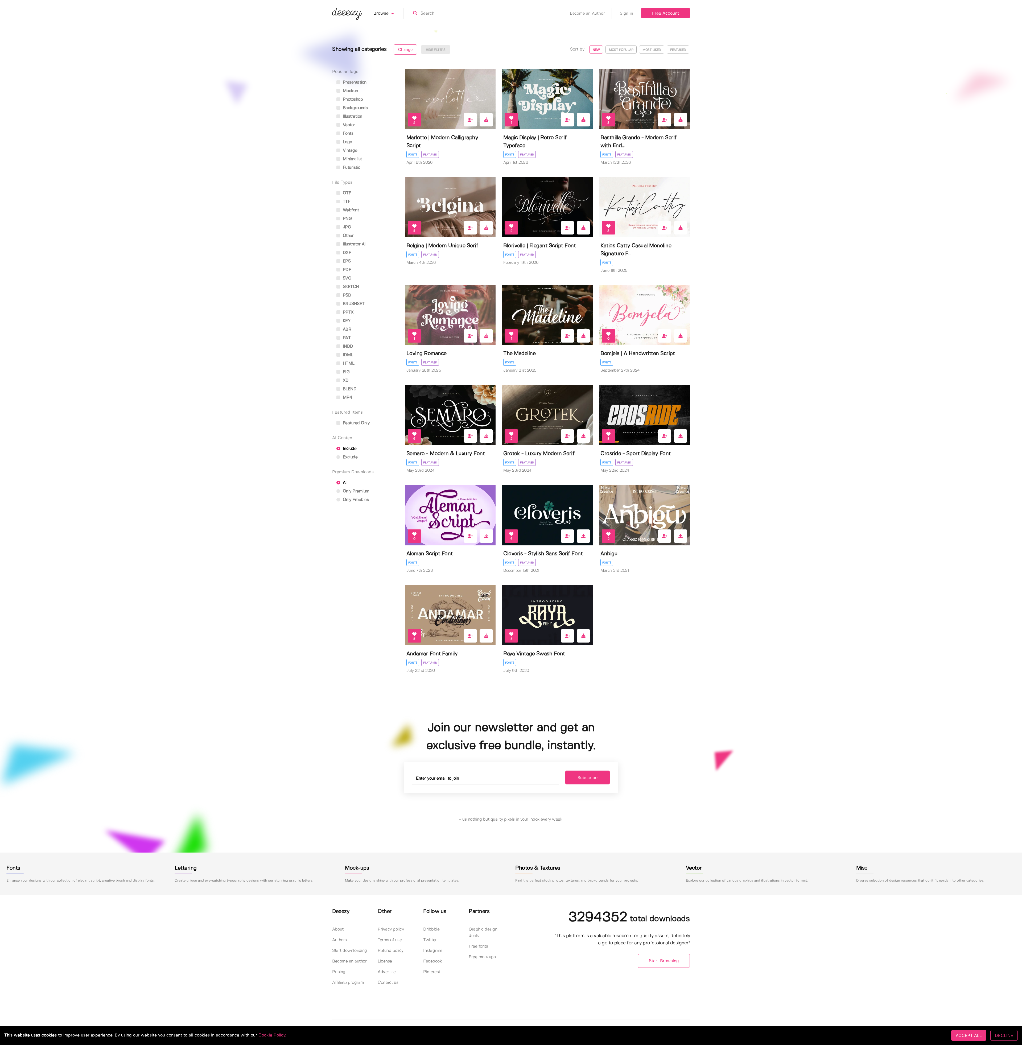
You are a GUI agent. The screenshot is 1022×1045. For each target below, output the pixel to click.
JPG (346, 227)
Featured (430, 154)
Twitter (430, 940)
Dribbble (431, 929)
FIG (345, 372)
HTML (348, 363)
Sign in (626, 13)
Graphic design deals (483, 932)
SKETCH (350, 287)
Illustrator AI (353, 244)
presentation (353, 82)
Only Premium (355, 491)
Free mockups (482, 957)
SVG (346, 278)
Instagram (432, 951)
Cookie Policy (271, 1035)
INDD (347, 346)
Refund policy (390, 951)
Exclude (349, 457)
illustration (351, 116)
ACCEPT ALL (969, 1035)
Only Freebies (355, 500)
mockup (349, 91)
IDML (347, 355)
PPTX (347, 312)
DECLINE (1004, 1035)
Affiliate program (348, 983)
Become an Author (587, 13)
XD (345, 380)
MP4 (346, 398)
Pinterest (431, 972)
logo (346, 142)
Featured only (355, 423)
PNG (346, 219)
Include (348, 449)
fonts (347, 133)
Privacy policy (391, 929)
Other (347, 236)
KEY (345, 321)
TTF (345, 202)
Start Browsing (664, 961)
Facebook (432, 961)
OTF (346, 193)
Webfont (350, 210)
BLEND (348, 389)
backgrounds (354, 108)
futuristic (350, 168)
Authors (339, 940)
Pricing (338, 972)
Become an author (349, 961)
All (344, 483)
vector (348, 125)
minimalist (351, 159)
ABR (346, 329)
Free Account (665, 13)
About (338, 929)
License (385, 961)
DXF (346, 253)
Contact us (388, 983)
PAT (346, 338)
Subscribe (587, 777)
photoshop (352, 99)
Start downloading (349, 951)
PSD (346, 295)
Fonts (412, 154)
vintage (349, 151)
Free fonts (478, 946)
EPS (346, 261)
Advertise (387, 972)
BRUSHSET (353, 304)
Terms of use (390, 940)
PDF (346, 270)
